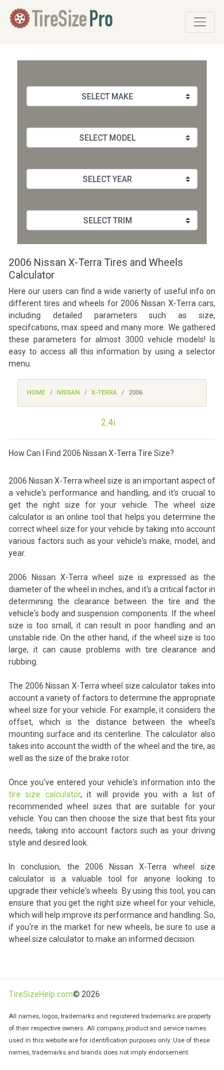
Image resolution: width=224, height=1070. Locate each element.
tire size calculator (44, 794)
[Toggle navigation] (200, 21)
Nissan (68, 392)
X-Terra (104, 392)
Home (36, 392)
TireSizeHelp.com (41, 994)
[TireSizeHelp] (62, 22)
